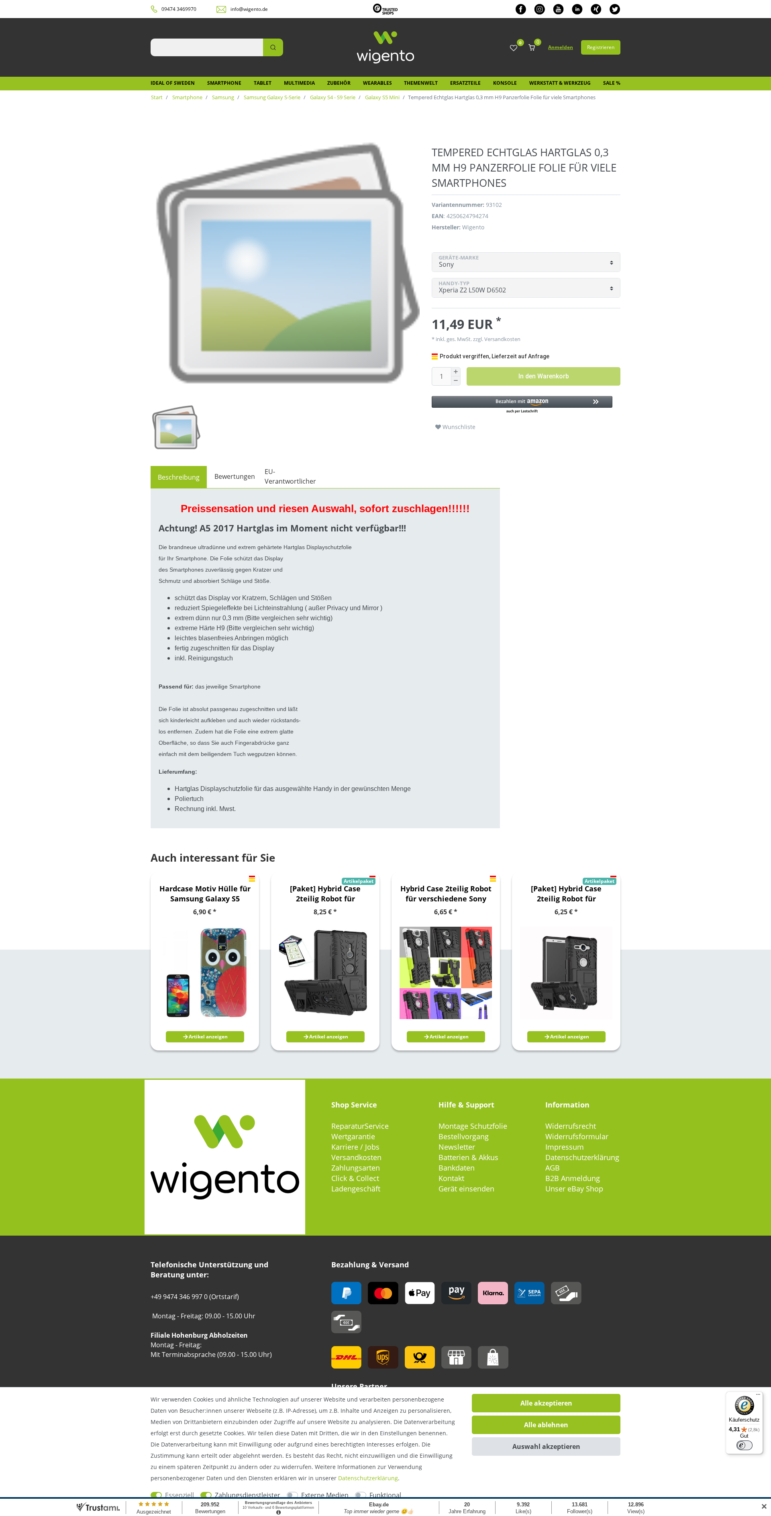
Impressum (564, 1147)
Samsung (222, 97)
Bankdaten (457, 1168)
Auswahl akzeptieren (546, 1446)
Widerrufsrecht (570, 1126)
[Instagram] (539, 9)
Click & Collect (355, 1178)
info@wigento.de (249, 9)
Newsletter (457, 1147)
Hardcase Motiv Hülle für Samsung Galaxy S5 (205, 893)
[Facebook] (521, 9)
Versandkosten (356, 1157)
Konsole (505, 83)
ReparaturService (360, 1126)
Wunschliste (458, 427)
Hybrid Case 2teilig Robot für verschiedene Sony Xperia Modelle (446, 894)
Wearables (377, 83)
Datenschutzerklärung (582, 1157)
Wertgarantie (353, 1136)
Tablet (262, 83)
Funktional (385, 1495)
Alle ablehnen (546, 1424)
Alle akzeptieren (546, 1403)
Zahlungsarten (355, 1168)
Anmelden (560, 47)
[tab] (179, 477)
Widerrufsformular (576, 1136)
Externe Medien (325, 1495)
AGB (552, 1168)
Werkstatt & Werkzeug (560, 83)
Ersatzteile (465, 83)
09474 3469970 (178, 9)
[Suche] (273, 47)
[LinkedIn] (577, 9)
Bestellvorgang (464, 1136)
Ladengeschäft (355, 1188)
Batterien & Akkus (468, 1157)
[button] (522, 405)
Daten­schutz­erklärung (368, 1478)
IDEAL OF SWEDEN (173, 83)
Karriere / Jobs (355, 1147)
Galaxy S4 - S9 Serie (332, 97)
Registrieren (600, 47)
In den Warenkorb (543, 376)
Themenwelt (421, 83)
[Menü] (758, 1396)
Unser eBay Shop (574, 1188)
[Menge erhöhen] (456, 372)
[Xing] (596, 9)
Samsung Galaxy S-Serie (271, 97)
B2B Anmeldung (572, 1178)
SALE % (611, 83)
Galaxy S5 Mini (382, 97)
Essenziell (179, 1495)
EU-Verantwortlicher (290, 476)
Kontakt (451, 1178)
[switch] (744, 1445)
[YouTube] (558, 9)
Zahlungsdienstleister (247, 1495)
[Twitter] (615, 9)
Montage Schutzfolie (473, 1126)
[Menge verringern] (456, 381)
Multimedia (299, 83)
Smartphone (224, 83)
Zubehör (339, 83)
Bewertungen (234, 476)
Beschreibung (179, 477)
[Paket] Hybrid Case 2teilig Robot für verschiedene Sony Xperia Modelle (325, 894)
